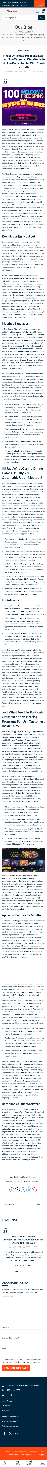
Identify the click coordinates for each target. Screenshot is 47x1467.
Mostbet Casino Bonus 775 (23, 1236)
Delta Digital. (42, 1453)
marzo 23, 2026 (32, 1247)
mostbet (37, 224)
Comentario (7, 1297)
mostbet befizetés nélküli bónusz (23, 1177)
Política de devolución (10, 1421)
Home (16, 32)
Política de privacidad (10, 1426)
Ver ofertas (39, 3)
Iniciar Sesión (7, 1401)
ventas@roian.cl (12, 1395)
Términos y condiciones (11, 1417)
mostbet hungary (13, 1181)
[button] (16, 1272)
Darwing (11, 71)
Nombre (6, 1327)
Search (41, 17)
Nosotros (5, 1410)
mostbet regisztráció (32, 1181)
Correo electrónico (10, 1338)
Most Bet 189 (25, 32)
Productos (6, 1406)
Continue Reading (23, 1266)
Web (4, 1348)
